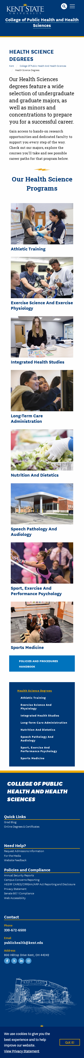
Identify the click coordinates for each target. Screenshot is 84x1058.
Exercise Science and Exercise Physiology (42, 305)
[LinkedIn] (21, 960)
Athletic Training (28, 248)
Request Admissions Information (24, 851)
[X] (14, 960)
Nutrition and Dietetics (35, 474)
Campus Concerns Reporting (21, 879)
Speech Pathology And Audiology (34, 531)
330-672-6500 (15, 930)
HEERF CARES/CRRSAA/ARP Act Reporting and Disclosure (39, 884)
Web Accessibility (15, 898)
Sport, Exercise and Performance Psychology (36, 590)
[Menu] (72, 6)
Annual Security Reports (19, 875)
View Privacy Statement (21, 1050)
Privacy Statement (15, 888)
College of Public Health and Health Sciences (42, 22)
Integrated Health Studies (37, 361)
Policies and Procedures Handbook (38, 663)
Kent (11, 66)
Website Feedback (15, 860)
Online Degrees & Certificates (21, 826)
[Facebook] (7, 960)
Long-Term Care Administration (27, 418)
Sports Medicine (27, 647)
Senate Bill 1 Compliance (19, 893)
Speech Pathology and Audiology (37, 738)
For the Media (12, 855)
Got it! (69, 1042)
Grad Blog (10, 822)
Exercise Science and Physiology (36, 706)
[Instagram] (28, 960)
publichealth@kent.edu (23, 942)
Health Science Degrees (34, 690)
